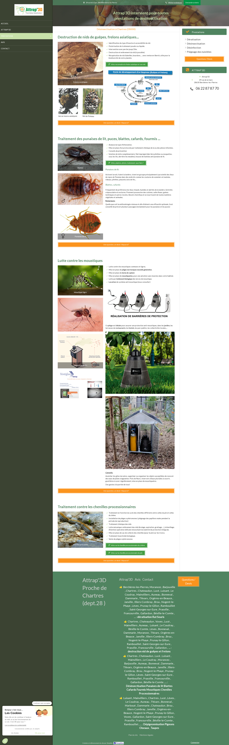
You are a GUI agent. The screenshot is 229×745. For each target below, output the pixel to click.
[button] (5, 741)
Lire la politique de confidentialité (15, 725)
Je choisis (15, 733)
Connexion (195, 742)
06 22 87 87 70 (207, 88)
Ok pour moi (40, 733)
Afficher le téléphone (175, 3)
